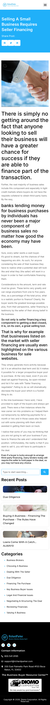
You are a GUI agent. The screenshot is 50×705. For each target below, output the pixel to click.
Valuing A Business (16, 612)
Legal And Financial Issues (20, 595)
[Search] (45, 472)
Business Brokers (15, 560)
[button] (45, 5)
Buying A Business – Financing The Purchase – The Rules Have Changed (24, 519)
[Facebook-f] (3, 645)
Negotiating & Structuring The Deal (24, 601)
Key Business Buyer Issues (20, 589)
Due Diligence (11, 497)
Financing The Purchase (19, 583)
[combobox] (20, 472)
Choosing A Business (17, 566)
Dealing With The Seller (18, 571)
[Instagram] (14, 645)
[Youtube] (9, 645)
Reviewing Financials (17, 606)
